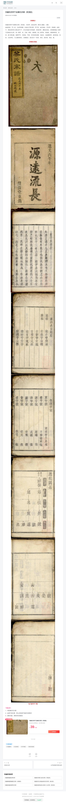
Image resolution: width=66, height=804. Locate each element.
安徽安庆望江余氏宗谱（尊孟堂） (42, 777)
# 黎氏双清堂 (31, 746)
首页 (5, 8)
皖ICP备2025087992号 (27, 796)
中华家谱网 (24, 794)
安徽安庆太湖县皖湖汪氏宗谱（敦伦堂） (44, 781)
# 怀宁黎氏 (23, 746)
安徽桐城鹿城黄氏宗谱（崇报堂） (13, 781)
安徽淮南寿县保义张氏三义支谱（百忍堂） (45, 785)
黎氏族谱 (10, 8)
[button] (56, 2)
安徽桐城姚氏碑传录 (10, 777)
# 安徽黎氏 (9, 746)
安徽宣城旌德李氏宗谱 (10, 785)
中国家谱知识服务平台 (39, 794)
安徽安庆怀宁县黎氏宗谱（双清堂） (19, 12)
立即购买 (54, 731)
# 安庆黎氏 (16, 746)
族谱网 (30, 794)
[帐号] (52, 2)
